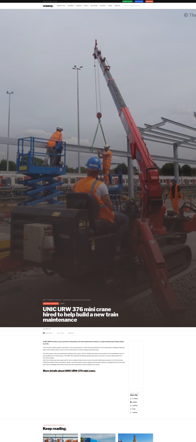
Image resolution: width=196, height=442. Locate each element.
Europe (110, 5)
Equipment (71, 5)
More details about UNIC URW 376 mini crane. (69, 370)
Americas (117, 5)
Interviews (94, 5)
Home (44, 299)
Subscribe (149, 1)
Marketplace (61, 5)
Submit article (127, 1)
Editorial (103, 5)
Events (86, 5)
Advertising (139, 1)
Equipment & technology (54, 299)
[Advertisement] (136, 364)
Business (79, 5)
